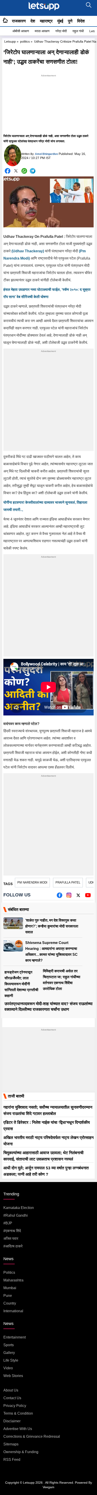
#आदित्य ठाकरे (13, 1246)
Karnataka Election (18, 1208)
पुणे (70, 21)
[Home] (5, 21)
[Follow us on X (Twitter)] (78, 897)
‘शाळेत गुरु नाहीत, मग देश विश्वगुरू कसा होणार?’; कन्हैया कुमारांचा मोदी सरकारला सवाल (51, 926)
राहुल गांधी (78, 31)
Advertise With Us (17, 1429)
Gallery (9, 1353)
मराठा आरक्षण (42, 31)
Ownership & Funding (20, 1452)
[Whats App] (24, 171)
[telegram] (32, 171)
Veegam (48, 1487)
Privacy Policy (14, 1406)
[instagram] (69, 897)
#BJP (7, 1223)
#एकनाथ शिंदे (12, 1231)
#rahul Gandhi (15, 1215)
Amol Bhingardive (46, 154)
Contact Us (12, 1398)
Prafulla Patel (67, 882)
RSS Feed (11, 1459)
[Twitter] (16, 171)
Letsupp (10, 41)
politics (25, 41)
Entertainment (14, 1337)
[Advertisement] (48, 106)
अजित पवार (10, 1238)
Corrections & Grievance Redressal (31, 1436)
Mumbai (9, 1288)
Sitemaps (10, 1444)
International (13, 1311)
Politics (9, 1272)
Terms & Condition (18, 1413)
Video (8, 1368)
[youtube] (88, 897)
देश (32, 21)
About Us (10, 1390)
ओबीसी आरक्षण (20, 31)
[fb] (59, 897)
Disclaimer (12, 1421)
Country (9, 1303)
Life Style (10, 1360)
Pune (7, 1296)
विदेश (81, 21)
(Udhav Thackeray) (28, 251)
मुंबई (60, 21)
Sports (8, 1345)
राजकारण (19, 21)
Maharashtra (13, 1280)
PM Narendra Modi (32, 882)
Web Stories (13, 1376)
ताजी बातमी (16, 1096)
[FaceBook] (7, 171)
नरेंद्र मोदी (61, 31)
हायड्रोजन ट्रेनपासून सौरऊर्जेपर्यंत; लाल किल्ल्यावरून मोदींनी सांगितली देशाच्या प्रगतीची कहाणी (21, 984)
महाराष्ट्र (46, 21)
